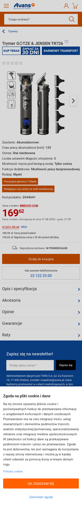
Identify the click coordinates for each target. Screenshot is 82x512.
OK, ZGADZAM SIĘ (41, 483)
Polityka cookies (13, 471)
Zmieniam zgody (41, 497)
